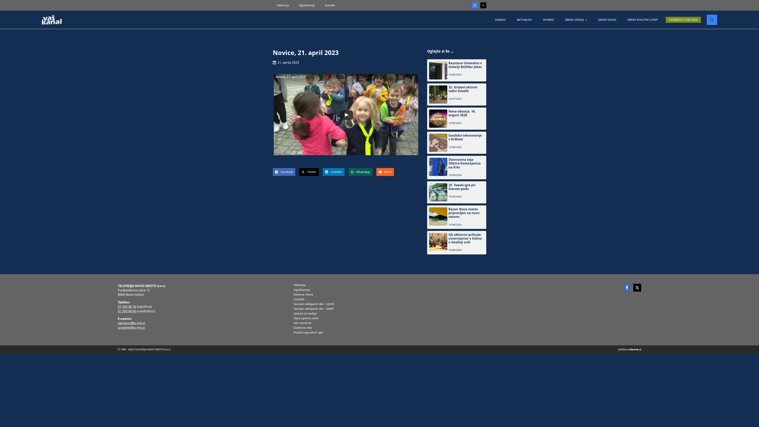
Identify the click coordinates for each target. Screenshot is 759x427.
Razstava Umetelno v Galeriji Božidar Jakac (465, 65)
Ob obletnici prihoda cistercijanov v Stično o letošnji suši (465, 238)
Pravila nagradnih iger (308, 332)
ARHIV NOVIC (607, 20)
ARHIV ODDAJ (574, 20)
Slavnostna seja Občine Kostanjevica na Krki (464, 163)
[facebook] (627, 288)
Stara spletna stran (306, 318)
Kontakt (330, 5)
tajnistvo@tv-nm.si (131, 323)
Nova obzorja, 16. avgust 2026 (462, 113)
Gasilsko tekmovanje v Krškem (465, 137)
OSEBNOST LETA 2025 (683, 20)
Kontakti (299, 299)
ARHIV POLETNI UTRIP (643, 20)
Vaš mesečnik (302, 323)
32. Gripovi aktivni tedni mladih (462, 89)
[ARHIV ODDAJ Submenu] (587, 20)
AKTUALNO (524, 20)
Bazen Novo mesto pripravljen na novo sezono (464, 213)
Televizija (283, 5)
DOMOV (500, 20)
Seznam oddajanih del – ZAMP (314, 309)
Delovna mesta (303, 294)
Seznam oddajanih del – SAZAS (314, 304)
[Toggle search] (712, 20)
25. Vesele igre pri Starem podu (462, 187)
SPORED (548, 20)
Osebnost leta (303, 328)
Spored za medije (305, 313)
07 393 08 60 (127, 311)
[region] (51, 396)
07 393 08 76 (127, 306)
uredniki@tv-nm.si (131, 327)
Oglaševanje (307, 5)
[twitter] (483, 5)
